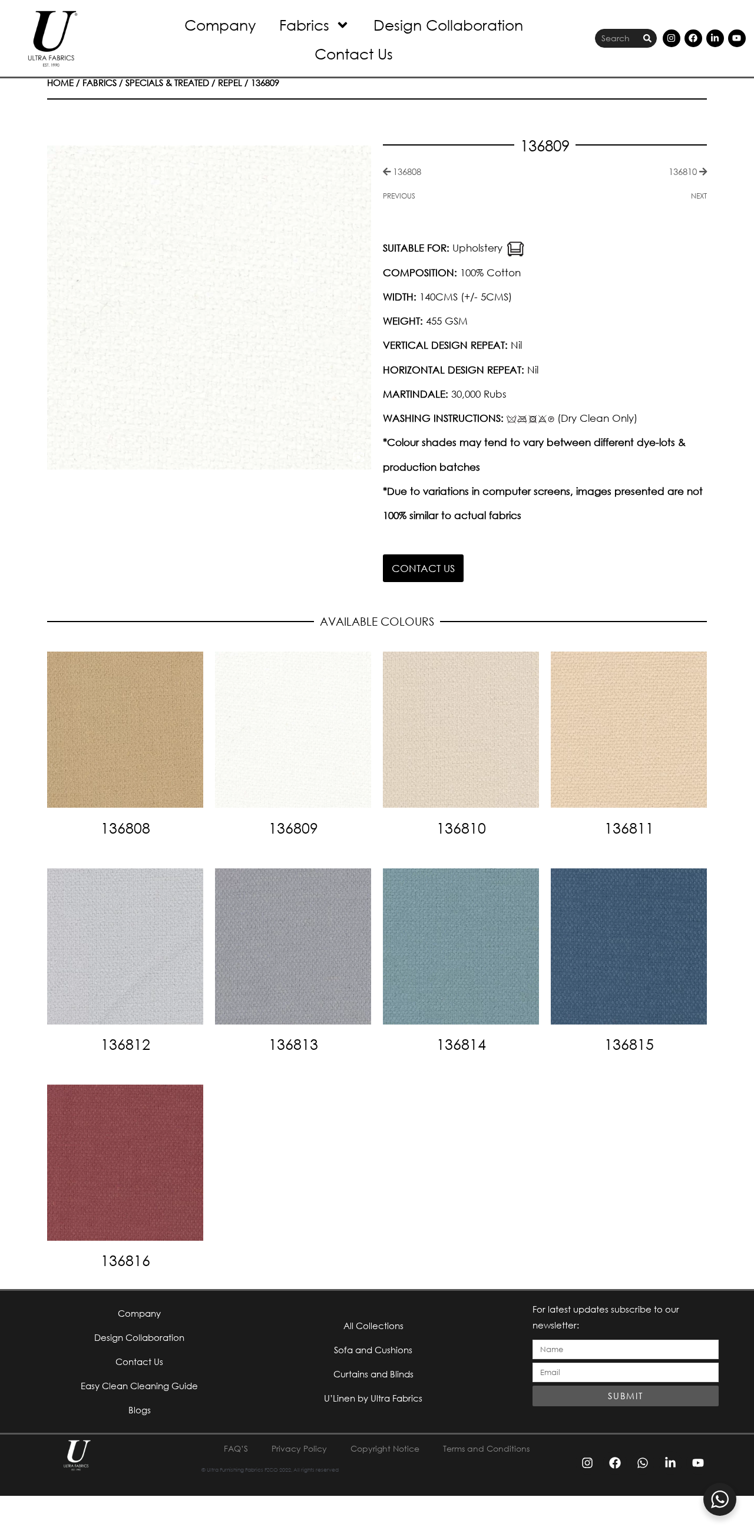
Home (60, 82)
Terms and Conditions (486, 1448)
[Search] (647, 38)
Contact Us (354, 53)
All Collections (373, 1325)
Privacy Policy (299, 1448)
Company (220, 24)
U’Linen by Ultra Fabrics (373, 1398)
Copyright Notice (384, 1448)
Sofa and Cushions (373, 1350)
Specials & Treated (167, 82)
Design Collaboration (448, 24)
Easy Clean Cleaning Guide (139, 1386)
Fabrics (304, 24)
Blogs (139, 1410)
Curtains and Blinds (373, 1374)
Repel (230, 82)
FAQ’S (236, 1448)
